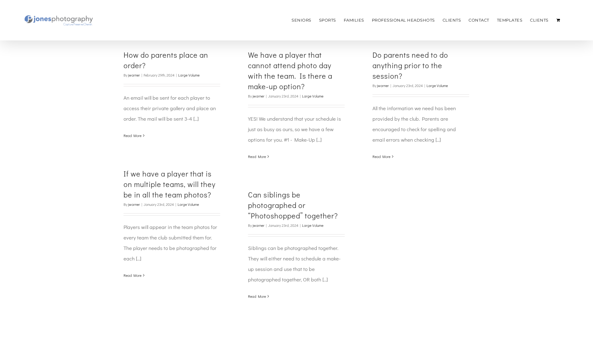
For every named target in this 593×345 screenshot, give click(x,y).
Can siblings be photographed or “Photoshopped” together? (293, 205)
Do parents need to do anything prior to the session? (410, 65)
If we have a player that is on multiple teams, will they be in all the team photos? (170, 184)
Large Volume (189, 75)
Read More (132, 135)
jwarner (134, 75)
